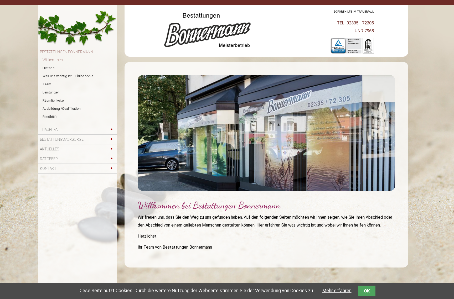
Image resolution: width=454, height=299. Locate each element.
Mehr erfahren (337, 290)
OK (367, 290)
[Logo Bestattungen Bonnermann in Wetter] (207, 51)
